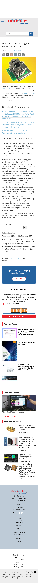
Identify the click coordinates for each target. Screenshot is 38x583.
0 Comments (17, 50)
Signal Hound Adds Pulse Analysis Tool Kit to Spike (26, 457)
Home (19, 518)
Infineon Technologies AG (27, 477)
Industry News (8, 39)
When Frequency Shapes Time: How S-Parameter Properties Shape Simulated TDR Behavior (26, 332)
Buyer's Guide (19, 289)
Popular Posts (10, 324)
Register (19, 538)
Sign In (19, 541)
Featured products (12, 421)
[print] (23, 55)
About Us (19, 520)
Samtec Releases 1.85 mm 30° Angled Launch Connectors (27, 427)
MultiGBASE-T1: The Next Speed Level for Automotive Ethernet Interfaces (17, 132)
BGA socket (7, 88)
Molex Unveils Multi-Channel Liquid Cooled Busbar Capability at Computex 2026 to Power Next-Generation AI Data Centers (27, 442)
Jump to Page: (7, 224)
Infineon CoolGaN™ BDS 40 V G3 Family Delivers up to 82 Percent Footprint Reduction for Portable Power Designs (27, 469)
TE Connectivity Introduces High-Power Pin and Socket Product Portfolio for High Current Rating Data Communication (19, 241)
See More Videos (9, 417)
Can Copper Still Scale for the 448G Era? (26, 343)
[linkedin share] (15, 55)
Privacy (19, 525)
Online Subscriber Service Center (19, 533)
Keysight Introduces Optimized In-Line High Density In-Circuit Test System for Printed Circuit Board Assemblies (18, 124)
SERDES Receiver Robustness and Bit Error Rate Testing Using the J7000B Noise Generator (26, 367)
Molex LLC (24, 450)
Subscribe (19, 279)
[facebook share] (3, 55)
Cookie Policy (26, 579)
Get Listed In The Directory (19, 316)
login (11, 258)
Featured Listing (12, 304)
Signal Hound (25, 461)
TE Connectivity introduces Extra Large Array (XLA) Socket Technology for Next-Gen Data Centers (18, 249)
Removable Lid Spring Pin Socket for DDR (17, 236)
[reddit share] (11, 55)
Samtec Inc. (24, 432)
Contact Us (19, 523)
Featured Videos (11, 392)
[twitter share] (7, 55)
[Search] (31, 34)
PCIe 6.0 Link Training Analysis (13, 412)
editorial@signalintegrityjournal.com (19, 508)
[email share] (19, 55)
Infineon (23, 477)
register (18, 258)
